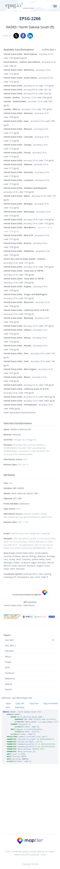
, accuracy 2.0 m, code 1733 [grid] (29, 266)
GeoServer (10, 673)
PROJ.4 (8, 656)
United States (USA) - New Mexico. (19, 605)
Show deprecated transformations (20, 412)
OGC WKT (9, 640)
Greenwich (24, 503)
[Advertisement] (30, 803)
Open (8, 703)
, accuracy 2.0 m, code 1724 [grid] (29, 219)
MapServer (10, 678)
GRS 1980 (17, 498)
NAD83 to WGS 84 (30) (20, 429)
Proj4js (8, 662)
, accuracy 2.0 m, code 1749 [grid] (29, 385)
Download (19, 707)
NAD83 (20, 488)
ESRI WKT (9, 651)
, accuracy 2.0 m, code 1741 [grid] (29, 326)
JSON (7, 667)
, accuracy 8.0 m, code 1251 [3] (27, 89)
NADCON (16, 434)
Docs (8, 707)
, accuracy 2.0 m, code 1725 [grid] (29, 223)
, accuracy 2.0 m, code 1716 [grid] (29, 160)
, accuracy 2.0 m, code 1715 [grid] (29, 85)
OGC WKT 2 (10, 645)
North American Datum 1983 (24, 493)
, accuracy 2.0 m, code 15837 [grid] (29, 400)
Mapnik (8, 684)
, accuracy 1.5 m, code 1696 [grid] (28, 97)
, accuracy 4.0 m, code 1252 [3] (27, 93)
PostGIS (8, 689)
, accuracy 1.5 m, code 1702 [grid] (28, 109)
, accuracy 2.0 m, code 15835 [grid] (29, 396)
